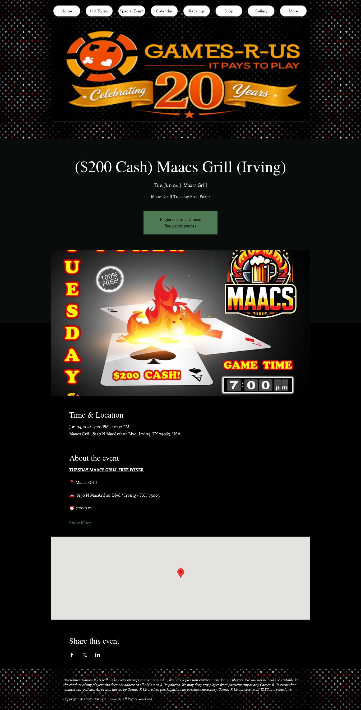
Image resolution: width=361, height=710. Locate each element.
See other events (180, 225)
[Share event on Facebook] (71, 655)
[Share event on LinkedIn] (97, 655)
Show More (80, 522)
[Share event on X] (84, 655)
